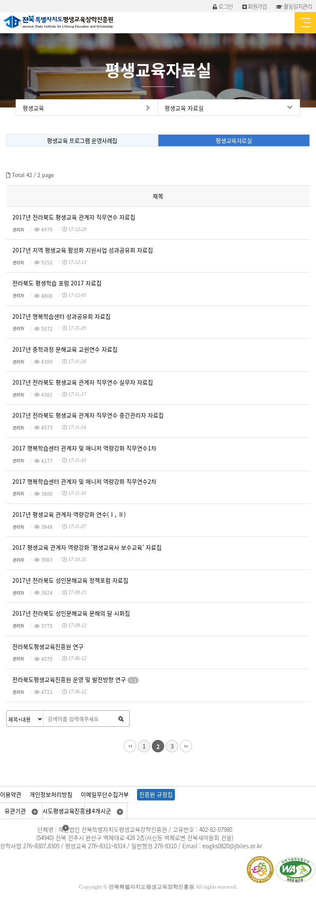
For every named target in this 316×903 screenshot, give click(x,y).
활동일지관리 (297, 6)
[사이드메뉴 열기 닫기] (305, 22)
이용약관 (10, 794)
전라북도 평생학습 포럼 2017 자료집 (57, 283)
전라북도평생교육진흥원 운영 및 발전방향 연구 (74, 679)
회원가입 (256, 6)
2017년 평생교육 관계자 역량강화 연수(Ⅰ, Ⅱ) (69, 514)
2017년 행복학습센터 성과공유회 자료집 (61, 316)
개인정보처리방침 (51, 794)
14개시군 (100, 811)
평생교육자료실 (234, 140)
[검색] (121, 719)
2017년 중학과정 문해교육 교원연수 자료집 (65, 349)
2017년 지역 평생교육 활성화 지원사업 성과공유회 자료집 (82, 250)
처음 (130, 746)
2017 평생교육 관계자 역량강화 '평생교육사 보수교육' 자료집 (87, 547)
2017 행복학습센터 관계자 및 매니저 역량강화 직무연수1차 (84, 448)
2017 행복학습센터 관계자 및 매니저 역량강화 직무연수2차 (84, 481)
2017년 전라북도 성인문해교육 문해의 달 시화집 (71, 613)
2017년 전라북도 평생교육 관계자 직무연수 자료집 (73, 217)
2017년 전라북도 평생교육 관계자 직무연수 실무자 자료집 (82, 382)
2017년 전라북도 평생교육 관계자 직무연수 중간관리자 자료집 (88, 415)
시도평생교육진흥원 (63, 811)
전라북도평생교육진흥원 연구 (48, 646)
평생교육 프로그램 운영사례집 (82, 140)
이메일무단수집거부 (105, 794)
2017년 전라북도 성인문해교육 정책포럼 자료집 (70, 580)
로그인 (225, 6)
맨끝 (186, 746)
